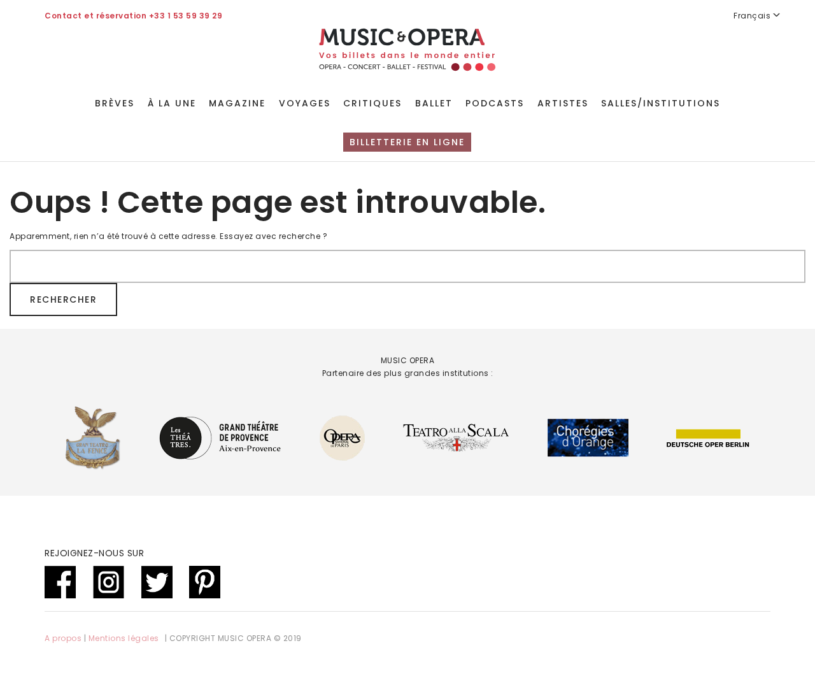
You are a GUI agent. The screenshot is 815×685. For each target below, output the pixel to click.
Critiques (372, 103)
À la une (172, 103)
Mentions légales (124, 638)
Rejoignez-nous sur (94, 553)
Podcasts (494, 103)
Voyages (304, 103)
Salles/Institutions (660, 103)
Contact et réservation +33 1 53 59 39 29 (133, 15)
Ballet (434, 103)
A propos (63, 638)
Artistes (562, 103)
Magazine (237, 103)
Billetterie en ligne (407, 142)
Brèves (114, 103)
